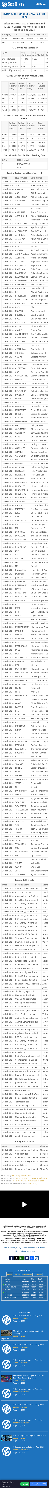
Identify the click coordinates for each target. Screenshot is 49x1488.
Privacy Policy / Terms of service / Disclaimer (27, 1247)
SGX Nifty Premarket (21, 1318)
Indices (9, 1275)
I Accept (25, 1484)
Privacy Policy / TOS (39, 1484)
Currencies (38, 1275)
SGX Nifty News (19, 1336)
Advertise (31, 1251)
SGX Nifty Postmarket (21, 1175)
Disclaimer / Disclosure (13, 1238)
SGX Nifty (33, 1183)
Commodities (27, 1275)
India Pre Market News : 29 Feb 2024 (28, 1181)
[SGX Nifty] (24, 4)
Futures (17, 1275)
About (6, 1247)
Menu (39, 3)
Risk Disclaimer (20, 1251)
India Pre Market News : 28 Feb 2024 (31, 1178)
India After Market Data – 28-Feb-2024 (24, 15)
